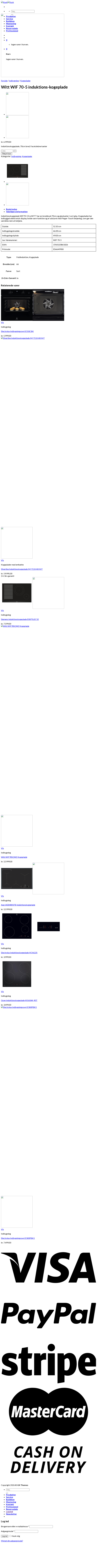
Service (9, 1497)
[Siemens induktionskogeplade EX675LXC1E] (17, 137)
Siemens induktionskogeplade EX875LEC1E (20, 619)
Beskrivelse (11, 209)
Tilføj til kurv (6, 154)
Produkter (11, 1494)
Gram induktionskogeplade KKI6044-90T (19, 1000)
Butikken (10, 1499)
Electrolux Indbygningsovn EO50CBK (17, 331)
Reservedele (12, 1509)
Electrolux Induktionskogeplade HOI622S (19, 952)
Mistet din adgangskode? (12, 1541)
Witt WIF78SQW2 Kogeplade (14, 857)
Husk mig (15, 1536)
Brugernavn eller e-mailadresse (15, 1526)
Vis (2, 322)
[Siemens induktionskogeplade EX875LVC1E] (17, 114)
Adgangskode (7, 1531)
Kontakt (10, 1504)
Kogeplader (25, 80)
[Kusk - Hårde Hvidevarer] (7, 2)
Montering (11, 1502)
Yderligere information (17, 211)
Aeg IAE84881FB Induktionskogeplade (18, 905)
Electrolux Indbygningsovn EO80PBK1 (18, 1238)
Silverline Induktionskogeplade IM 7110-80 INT (22, 569)
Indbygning (14, 80)
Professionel (12, 1506)
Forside (4, 80)
